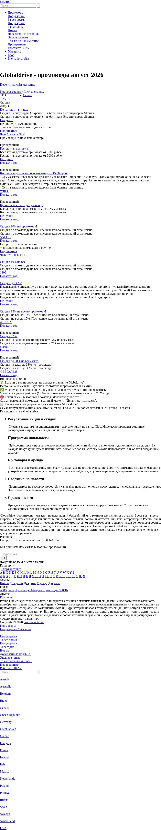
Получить (6, 120)
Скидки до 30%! (11, 283)
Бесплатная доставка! (14, 148)
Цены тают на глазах (14, 109)
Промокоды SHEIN (55, 590)
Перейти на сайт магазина (17, 84)
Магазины (15, 51)
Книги (4, 583)
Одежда (42, 583)
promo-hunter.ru (34, 622)
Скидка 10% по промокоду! (18, 226)
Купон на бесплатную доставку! (21, 205)
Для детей (16, 583)
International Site (18, 58)
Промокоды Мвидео (28, 590)
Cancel (27, 95)
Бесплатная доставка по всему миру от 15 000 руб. (34, 173)
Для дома (30, 583)
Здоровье (54, 583)
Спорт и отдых (11, 569)
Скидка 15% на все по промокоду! (23, 311)
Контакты (6, 597)
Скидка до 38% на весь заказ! (19, 361)
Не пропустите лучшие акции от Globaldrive (29, 540)
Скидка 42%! (8, 336)
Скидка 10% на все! (13, 261)
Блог (11, 55)
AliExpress (7, 590)
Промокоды (16, 12)
